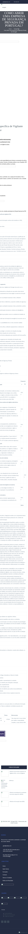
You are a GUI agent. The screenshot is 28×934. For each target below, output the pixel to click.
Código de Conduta (8, 916)
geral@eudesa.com (7, 845)
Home (10, 28)
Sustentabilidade (8, 913)
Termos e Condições (7, 877)
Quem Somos (6, 869)
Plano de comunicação (9, 914)
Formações (5, 871)
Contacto (5, 874)
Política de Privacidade (8, 880)
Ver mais (3, 909)
